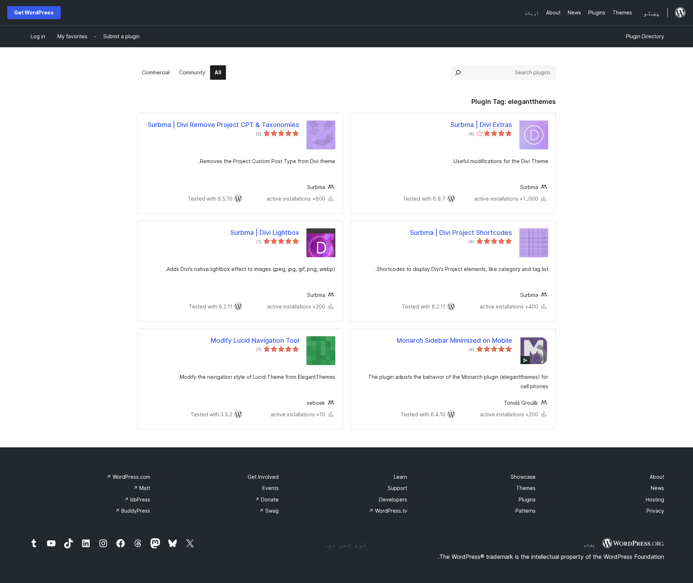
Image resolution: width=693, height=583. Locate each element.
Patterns (525, 511)
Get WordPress (34, 12)
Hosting (655, 499)
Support (397, 488)
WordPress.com (128, 477)
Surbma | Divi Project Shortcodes (461, 232)
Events (270, 488)
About (657, 477)
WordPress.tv (388, 511)
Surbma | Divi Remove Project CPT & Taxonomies (223, 124)
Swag (269, 511)
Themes (526, 488)
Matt (141, 488)
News (657, 488)
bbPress (137, 499)
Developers (393, 499)
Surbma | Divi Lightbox (264, 232)
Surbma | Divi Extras (481, 124)
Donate (267, 499)
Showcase (523, 477)
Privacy (655, 511)
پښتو (589, 544)
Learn (400, 477)
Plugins (527, 499)
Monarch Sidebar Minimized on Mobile (454, 340)
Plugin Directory (645, 36)
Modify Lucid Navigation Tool (255, 340)
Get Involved (263, 477)
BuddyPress (132, 511)
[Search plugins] (458, 72)
